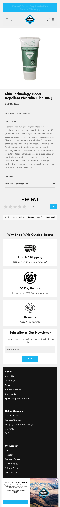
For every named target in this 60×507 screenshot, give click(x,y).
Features (9, 176)
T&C (31, 8)
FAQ (7, 433)
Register (9, 454)
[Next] (53, 7)
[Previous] (6, 7)
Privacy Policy (11, 468)
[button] (33, 206)
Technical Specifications (16, 183)
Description (10, 121)
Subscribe (16, 502)
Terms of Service (12, 459)
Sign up (30, 358)
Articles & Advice (13, 389)
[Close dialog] (56, 480)
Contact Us (10, 380)
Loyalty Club (11, 472)
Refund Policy (11, 463)
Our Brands (10, 394)
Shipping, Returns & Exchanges (19, 424)
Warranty (9, 428)
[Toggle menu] (7, 19)
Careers (8, 385)
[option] (30, 58)
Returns (24, 8)
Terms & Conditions (14, 420)
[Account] (47, 19)
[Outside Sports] (30, 19)
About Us (9, 376)
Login (7, 450)
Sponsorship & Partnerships (18, 398)
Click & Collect (11, 415)
